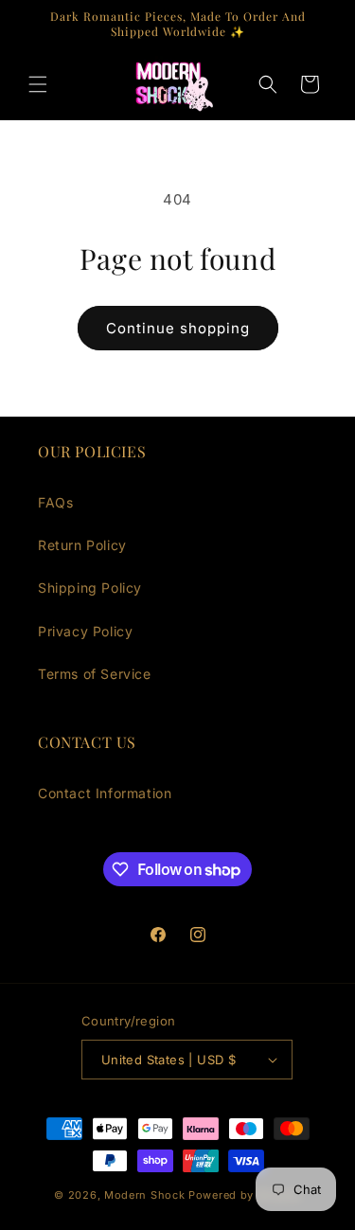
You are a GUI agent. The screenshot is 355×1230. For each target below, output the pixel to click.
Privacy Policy (85, 631)
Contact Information (104, 793)
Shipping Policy (90, 587)
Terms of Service (94, 674)
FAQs (55, 502)
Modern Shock (144, 1195)
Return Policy (82, 545)
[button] (38, 84)
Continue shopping (178, 328)
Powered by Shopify (244, 1195)
